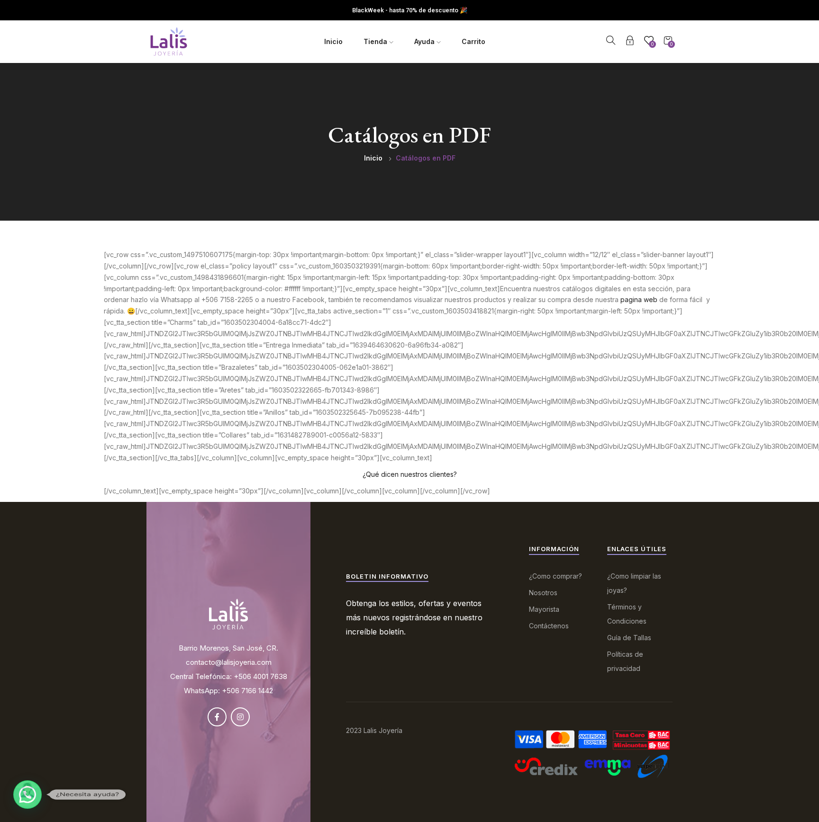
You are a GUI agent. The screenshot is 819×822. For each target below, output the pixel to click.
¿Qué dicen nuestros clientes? (410, 474)
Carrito (473, 41)
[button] (27, 794)
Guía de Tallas (629, 638)
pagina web (638, 299)
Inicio (333, 41)
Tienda (376, 41)
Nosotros (543, 593)
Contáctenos (549, 626)
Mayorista (544, 609)
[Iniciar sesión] (630, 42)
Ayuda (425, 41)
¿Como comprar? (555, 576)
